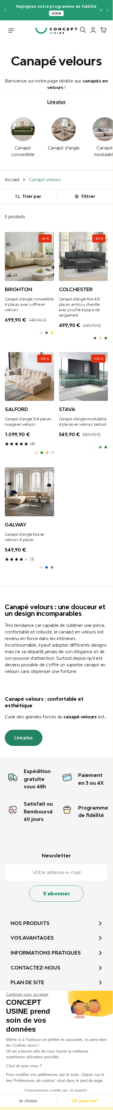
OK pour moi (84, 1100)
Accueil (12, 179)
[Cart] (102, 31)
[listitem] (41, 333)
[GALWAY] (29, 491)
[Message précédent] (5, 10)
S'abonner (56, 894)
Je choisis (28, 1100)
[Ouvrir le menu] (11, 31)
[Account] (92, 31)
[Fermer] (101, 10)
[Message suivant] (107, 10)
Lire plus (56, 101)
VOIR (56, 13)
